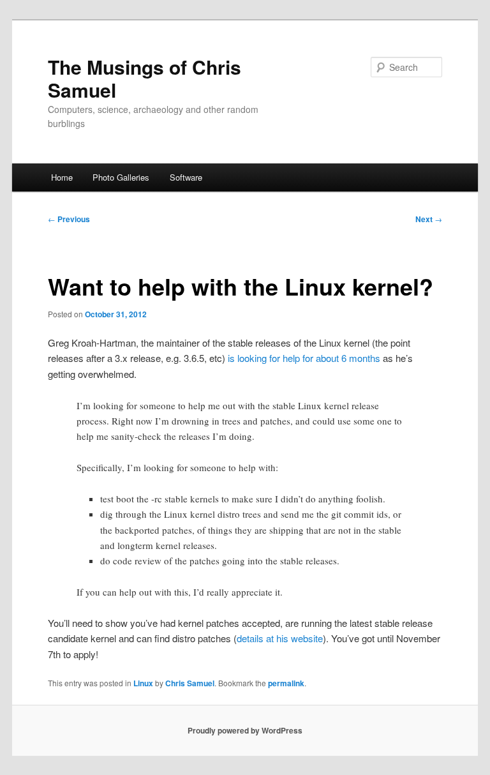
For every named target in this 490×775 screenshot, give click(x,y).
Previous (69, 219)
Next (428, 219)
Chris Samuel (189, 683)
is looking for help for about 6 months (304, 358)
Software (186, 177)
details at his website (280, 638)
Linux (143, 683)
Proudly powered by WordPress (245, 730)
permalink (286, 683)
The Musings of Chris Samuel (144, 78)
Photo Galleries (121, 177)
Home (62, 177)
